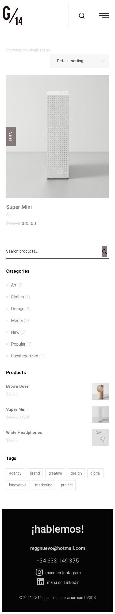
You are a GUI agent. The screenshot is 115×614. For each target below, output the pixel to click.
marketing (43, 485)
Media (17, 320)
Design (17, 308)
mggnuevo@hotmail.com (57, 548)
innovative (17, 485)
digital (95, 473)
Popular (18, 344)
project (67, 485)
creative (55, 473)
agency (15, 473)
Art (8, 215)
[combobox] (79, 61)
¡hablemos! (57, 529)
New (15, 332)
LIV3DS (90, 597)
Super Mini (19, 207)
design (76, 473)
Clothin (17, 296)
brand (35, 473)
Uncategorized (24, 355)
